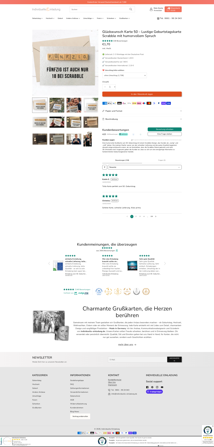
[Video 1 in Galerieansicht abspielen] (56, 122)
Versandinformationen (79, 392)
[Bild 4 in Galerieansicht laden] (90, 105)
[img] (107, 248)
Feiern (99, 18)
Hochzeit (49, 18)
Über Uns (112, 382)
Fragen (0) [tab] (162, 160)
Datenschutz (75, 396)
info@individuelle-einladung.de (124, 394)
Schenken (110, 18)
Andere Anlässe (72, 18)
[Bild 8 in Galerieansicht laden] (39, 139)
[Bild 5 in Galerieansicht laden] (39, 122)
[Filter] (104, 167)
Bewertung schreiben (164, 129)
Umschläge (87, 18)
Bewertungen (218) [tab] (122, 160)
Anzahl (105, 81)
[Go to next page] (156, 216)
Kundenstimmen (76, 407)
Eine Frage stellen (164, 134)
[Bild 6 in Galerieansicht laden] (73, 122)
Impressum (112, 385)
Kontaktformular (114, 379)
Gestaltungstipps (77, 380)
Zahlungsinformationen (79, 388)
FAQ (72, 384)
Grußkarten (123, 18)
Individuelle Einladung (110, 429)
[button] (173, 9)
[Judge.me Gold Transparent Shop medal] (108, 291)
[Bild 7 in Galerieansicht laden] (90, 122)
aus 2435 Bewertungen (105, 250)
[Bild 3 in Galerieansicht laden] (73, 105)
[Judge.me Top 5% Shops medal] (136, 291)
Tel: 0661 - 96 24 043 (120, 390)
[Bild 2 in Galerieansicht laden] (56, 105)
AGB (72, 400)
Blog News (74, 411)
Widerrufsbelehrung (78, 404)
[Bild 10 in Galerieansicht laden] (73, 139)
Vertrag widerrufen (80, 416)
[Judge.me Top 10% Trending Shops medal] (146, 291)
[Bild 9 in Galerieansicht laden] (56, 139)
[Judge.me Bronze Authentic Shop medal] (127, 291)
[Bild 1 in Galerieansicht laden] (39, 105)
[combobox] (102, 9)
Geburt (35, 388)
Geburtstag (36, 18)
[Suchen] (131, 9)
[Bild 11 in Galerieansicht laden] (87, 139)
